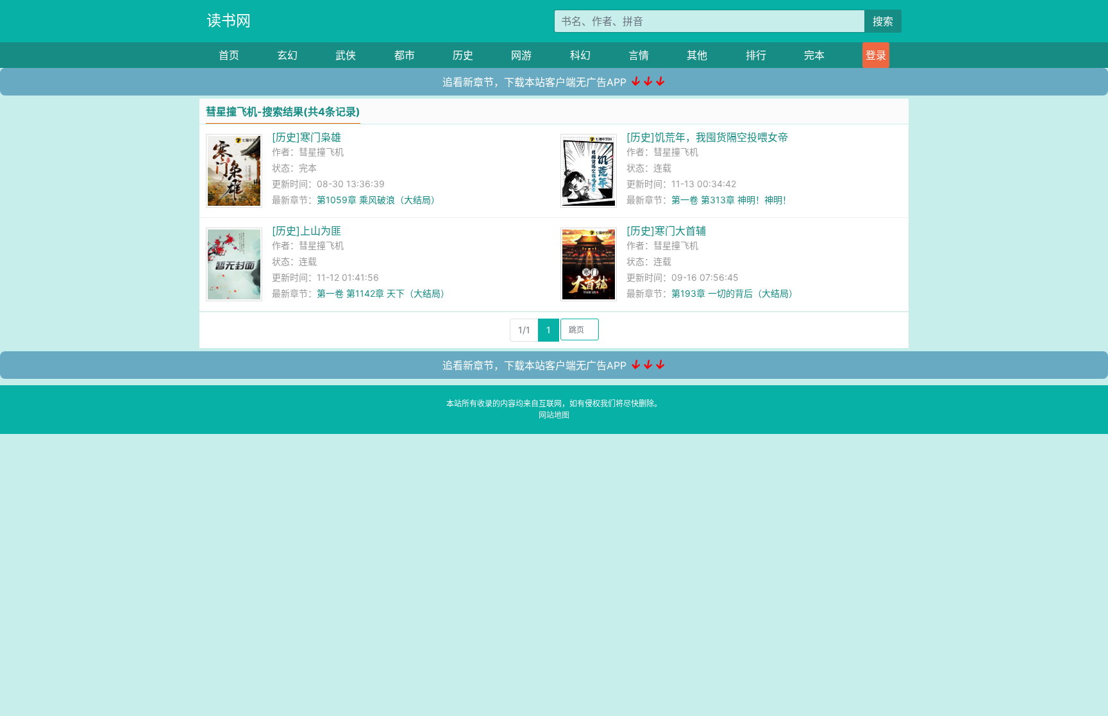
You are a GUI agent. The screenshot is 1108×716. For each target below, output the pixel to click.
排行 (756, 55)
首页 (229, 55)
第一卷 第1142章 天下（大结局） (383, 293)
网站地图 (554, 415)
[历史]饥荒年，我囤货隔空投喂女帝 (707, 137)
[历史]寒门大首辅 (666, 230)
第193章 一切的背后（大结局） (734, 293)
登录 (876, 55)
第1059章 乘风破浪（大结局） (378, 199)
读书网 (228, 20)
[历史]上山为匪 (306, 230)
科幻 (580, 55)
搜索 (883, 21)
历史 (463, 55)
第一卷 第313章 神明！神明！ (731, 199)
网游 (521, 55)
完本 (814, 55)
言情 (638, 55)
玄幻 (287, 55)
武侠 (345, 55)
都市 (404, 55)
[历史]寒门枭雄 (306, 137)
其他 (697, 55)
